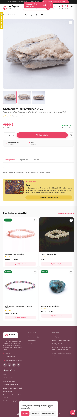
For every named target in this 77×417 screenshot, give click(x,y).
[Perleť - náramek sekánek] (56, 234)
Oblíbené (60, 7)
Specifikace (24, 160)
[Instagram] (9, 365)
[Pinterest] (14, 365)
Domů (4, 15)
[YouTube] (18, 365)
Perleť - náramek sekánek (49, 254)
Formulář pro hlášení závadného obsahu (12, 396)
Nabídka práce (32, 340)
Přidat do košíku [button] (57, 264)
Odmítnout (35, 413)
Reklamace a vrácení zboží (10, 384)
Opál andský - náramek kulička (14, 254)
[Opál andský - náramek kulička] (20, 234)
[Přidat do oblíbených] (70, 22)
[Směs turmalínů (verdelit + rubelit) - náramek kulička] (20, 286)
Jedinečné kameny (13, 15)
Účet (54, 9)
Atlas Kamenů (56, 337)
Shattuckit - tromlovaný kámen (50, 306)
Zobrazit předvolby (48, 413)
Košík (66, 7)
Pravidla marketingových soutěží (12, 401)
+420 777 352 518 (35, 1)
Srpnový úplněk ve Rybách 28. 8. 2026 (61, 354)
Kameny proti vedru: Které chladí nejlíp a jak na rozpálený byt (61, 348)
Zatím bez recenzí (17, 116)
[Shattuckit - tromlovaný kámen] (56, 286)
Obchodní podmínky (9, 381)
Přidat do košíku (43, 135)
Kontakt (30, 344)
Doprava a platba (8, 377)
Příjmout (25, 413)
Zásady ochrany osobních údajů (12, 388)
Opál (22, 15)
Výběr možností (21, 264)
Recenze (36, 160)
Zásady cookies (7, 391)
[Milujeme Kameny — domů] (12, 8)
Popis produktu (10, 160)
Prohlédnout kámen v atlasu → (49, 197)
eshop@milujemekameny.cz (18, 1)
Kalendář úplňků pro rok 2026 (61, 340)
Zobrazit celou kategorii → (65, 213)
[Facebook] (5, 365)
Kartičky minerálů (57, 344)
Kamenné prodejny (33, 337)
